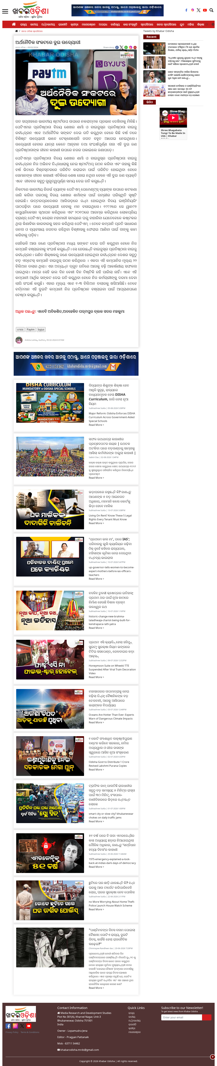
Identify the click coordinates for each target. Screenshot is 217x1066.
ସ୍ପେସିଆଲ (147, 24)
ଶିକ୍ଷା (200, 24)
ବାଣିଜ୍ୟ (115, 24)
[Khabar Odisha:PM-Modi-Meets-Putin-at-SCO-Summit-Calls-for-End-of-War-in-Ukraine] (154, 62)
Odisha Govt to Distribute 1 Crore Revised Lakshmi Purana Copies (109, 763)
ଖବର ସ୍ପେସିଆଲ (166, 24)
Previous (206, 24)
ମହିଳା (191, 24)
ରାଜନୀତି (62, 24)
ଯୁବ (182, 24)
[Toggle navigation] (211, 10)
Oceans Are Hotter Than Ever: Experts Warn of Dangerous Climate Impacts (111, 716)
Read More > (96, 425)
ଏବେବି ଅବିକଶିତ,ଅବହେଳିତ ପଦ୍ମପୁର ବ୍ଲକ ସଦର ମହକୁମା (81, 311)
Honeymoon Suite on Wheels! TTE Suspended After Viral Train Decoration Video (112, 669)
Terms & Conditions (30, 1032)
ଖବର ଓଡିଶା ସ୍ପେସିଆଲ (32, 31)
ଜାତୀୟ (34, 24)
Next (213, 24)
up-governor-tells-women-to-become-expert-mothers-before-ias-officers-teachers (111, 571)
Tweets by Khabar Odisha (158, 31)
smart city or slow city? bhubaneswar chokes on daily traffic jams (111, 815)
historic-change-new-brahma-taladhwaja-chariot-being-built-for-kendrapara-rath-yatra (109, 620)
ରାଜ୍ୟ (23, 24)
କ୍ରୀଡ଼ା (74, 24)
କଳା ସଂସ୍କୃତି (130, 24)
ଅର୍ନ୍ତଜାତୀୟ (48, 24)
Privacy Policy (12, 1032)
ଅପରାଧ (103, 24)
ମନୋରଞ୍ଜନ (88, 24)
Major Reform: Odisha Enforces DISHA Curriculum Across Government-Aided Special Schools (112, 417)
